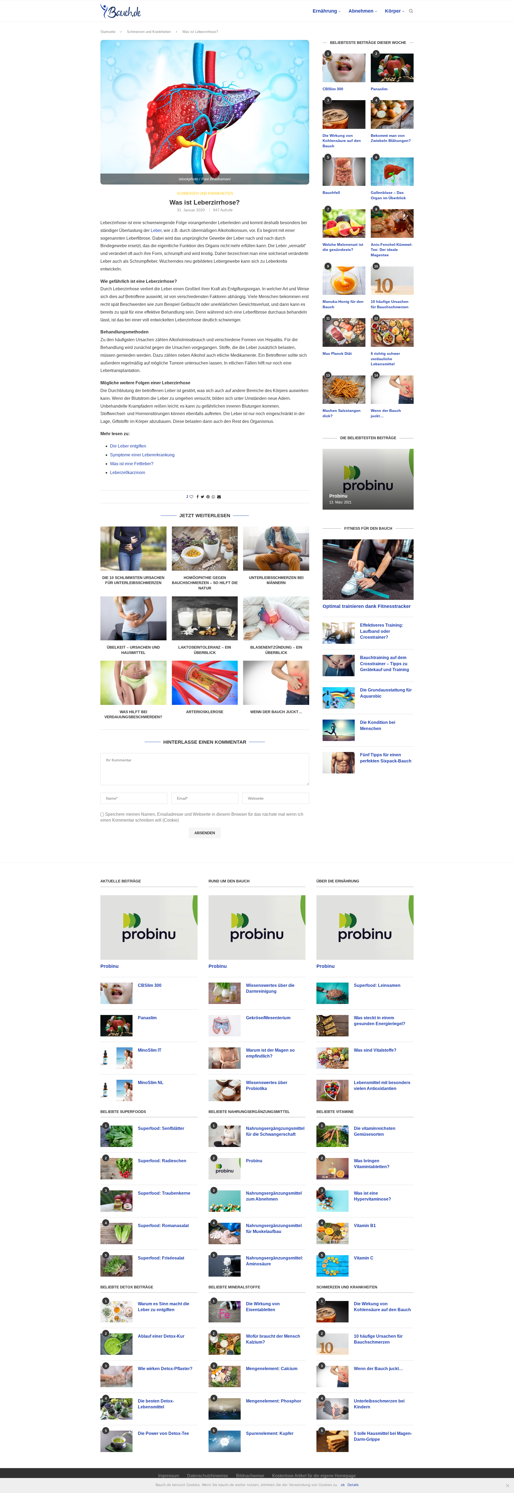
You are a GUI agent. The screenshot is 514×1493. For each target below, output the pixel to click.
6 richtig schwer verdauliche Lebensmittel (385, 358)
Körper (393, 11)
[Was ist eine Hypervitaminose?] (332, 1201)
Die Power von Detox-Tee (163, 1433)
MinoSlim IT (149, 1050)
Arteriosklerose (204, 712)
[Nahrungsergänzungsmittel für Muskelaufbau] (225, 1233)
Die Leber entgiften (128, 446)
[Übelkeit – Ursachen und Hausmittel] (133, 618)
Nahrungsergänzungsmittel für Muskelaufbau (274, 1228)
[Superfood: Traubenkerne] (116, 1201)
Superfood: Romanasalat (163, 1225)
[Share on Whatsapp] (213, 497)
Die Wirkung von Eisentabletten (263, 1307)
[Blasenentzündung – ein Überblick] (276, 618)
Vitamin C (363, 1258)
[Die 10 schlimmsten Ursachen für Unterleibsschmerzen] (133, 548)
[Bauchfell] (344, 171)
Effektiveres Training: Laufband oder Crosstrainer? (381, 631)
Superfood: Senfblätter (161, 1128)
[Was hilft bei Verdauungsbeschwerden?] (133, 683)
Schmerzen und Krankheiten (149, 32)
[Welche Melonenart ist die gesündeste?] (344, 223)
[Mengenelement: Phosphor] (225, 1409)
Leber (156, 230)
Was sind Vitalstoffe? (375, 1050)
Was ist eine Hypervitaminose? (372, 1196)
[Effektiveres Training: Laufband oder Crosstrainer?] (339, 633)
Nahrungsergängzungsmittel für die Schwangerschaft (275, 1131)
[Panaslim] (392, 68)
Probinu (338, 496)
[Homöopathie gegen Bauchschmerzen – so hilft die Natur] (205, 548)
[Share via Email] (219, 497)
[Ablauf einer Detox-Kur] (116, 1344)
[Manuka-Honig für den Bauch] (344, 280)
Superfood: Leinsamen (377, 985)
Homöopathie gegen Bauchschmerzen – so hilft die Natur (205, 583)
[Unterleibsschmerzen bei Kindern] (332, 1409)
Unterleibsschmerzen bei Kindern (379, 1404)
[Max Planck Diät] (344, 332)
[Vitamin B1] (332, 1233)
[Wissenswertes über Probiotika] (225, 1090)
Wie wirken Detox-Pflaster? (165, 1368)
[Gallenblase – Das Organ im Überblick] (392, 171)
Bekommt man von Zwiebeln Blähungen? (391, 138)
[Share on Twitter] (202, 497)
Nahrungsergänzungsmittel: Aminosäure (274, 1261)
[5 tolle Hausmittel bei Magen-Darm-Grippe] (332, 1441)
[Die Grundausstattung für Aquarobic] (339, 698)
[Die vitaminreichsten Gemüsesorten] (332, 1136)
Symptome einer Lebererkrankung (142, 455)
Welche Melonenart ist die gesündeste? (343, 247)
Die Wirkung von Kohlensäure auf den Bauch (342, 140)
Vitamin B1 (365, 1225)
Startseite (107, 32)
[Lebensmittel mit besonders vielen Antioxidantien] (332, 1090)
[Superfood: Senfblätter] (116, 1136)
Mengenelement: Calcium (271, 1368)
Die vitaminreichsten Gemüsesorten (374, 1131)
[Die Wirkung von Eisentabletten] (225, 1311)
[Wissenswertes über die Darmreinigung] (225, 993)
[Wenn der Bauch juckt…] (276, 683)
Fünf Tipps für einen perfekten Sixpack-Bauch (385, 758)
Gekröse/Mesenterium (268, 1018)
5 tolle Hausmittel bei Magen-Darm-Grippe (383, 1436)
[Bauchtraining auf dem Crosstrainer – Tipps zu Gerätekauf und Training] (339, 665)
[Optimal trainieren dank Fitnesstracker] (368, 569)
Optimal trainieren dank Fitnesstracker (367, 606)
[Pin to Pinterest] (208, 497)
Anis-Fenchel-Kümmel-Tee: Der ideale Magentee (392, 249)
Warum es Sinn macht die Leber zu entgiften (163, 1307)
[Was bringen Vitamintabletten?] (332, 1168)
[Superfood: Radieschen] (116, 1168)
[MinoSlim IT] (116, 1058)
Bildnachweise (250, 1475)
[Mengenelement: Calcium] (225, 1376)
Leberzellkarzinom (127, 472)
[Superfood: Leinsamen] (332, 993)
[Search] (411, 11)
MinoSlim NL (151, 1082)
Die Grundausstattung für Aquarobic (386, 693)
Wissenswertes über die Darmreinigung (270, 988)
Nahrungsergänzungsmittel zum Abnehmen (274, 1196)
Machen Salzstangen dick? (342, 413)
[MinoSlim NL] (116, 1090)
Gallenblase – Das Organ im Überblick (388, 195)
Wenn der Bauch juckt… (276, 712)
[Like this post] (191, 497)
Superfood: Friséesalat (161, 1258)
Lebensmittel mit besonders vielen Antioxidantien (382, 1085)
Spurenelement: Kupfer (269, 1433)
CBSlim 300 (333, 89)
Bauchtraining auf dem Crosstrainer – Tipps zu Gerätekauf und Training (384, 663)
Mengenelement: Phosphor (273, 1401)
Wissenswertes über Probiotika (266, 1085)
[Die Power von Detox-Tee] (116, 1441)
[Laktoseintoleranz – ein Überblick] (205, 618)
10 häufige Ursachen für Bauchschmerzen (390, 304)
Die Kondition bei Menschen (377, 725)
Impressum (168, 1475)
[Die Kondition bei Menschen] (339, 730)
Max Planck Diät (337, 353)
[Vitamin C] (332, 1266)
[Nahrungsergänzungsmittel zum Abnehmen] (225, 1201)
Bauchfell (331, 192)
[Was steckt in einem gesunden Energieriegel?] (332, 1025)
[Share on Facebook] (197, 497)
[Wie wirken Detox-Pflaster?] (116, 1376)
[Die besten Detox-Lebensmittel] (116, 1409)
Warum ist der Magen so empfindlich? (270, 1053)
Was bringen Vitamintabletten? (372, 1164)
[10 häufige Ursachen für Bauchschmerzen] (392, 280)
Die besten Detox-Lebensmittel (156, 1404)
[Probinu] (368, 479)
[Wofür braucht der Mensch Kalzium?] (225, 1344)
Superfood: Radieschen (162, 1161)
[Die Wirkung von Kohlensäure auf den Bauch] (344, 114)
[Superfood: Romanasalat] (116, 1233)
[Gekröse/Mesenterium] (225, 1025)
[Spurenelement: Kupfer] (225, 1441)
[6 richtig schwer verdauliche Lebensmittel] (392, 332)
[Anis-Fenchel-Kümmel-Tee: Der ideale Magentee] (392, 223)
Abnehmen (361, 11)
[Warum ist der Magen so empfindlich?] (225, 1058)
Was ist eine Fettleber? (131, 463)
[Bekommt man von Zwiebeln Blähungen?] (392, 114)
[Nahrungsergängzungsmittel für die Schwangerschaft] (225, 1136)
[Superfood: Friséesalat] (116, 1266)
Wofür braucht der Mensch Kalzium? (273, 1339)
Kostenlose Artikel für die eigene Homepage (314, 1475)
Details (353, 1485)
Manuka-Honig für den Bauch (343, 304)
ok (343, 1485)
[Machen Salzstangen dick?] (344, 389)
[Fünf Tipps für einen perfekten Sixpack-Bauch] (339, 762)
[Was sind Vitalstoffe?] (332, 1058)
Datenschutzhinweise (207, 1475)
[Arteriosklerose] (205, 683)
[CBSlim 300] (344, 68)
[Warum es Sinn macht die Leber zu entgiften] (116, 1311)
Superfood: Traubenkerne (164, 1193)
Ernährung (325, 11)
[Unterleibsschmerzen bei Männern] (276, 548)
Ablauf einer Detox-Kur (161, 1336)
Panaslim (379, 89)
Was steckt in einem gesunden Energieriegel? (379, 1021)
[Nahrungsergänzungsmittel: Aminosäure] (225, 1266)
